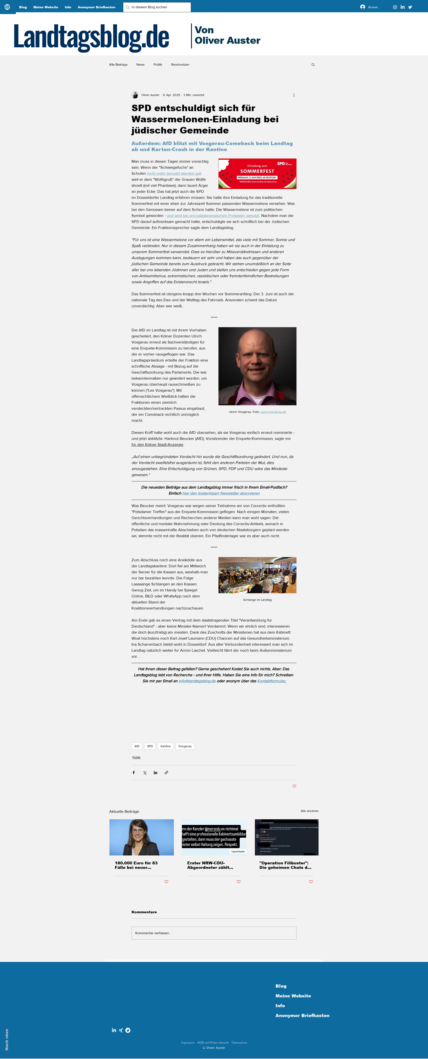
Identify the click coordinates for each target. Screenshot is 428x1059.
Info (280, 1005)
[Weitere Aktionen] (293, 95)
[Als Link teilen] (166, 772)
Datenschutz (239, 1042)
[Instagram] (395, 7)
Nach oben (7, 1040)
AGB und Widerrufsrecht (213, 1042)
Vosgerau (185, 746)
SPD (150, 746)
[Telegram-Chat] (286, 837)
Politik (158, 64)
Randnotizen (180, 64)
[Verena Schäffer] (141, 837)
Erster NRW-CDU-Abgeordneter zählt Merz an (208, 865)
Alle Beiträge (118, 64)
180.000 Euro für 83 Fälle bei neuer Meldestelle (136, 865)
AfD (137, 746)
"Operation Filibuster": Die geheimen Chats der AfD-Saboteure (285, 865)
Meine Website (293, 995)
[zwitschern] (127, 1030)
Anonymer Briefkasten (299, 1015)
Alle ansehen (310, 811)
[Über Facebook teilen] (134, 772)
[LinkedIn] (402, 7)
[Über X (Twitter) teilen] (144, 772)
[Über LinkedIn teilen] (155, 772)
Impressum (188, 1042)
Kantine (165, 746)
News (140, 64)
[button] (313, 64)
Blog (281, 986)
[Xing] (120, 1030)
